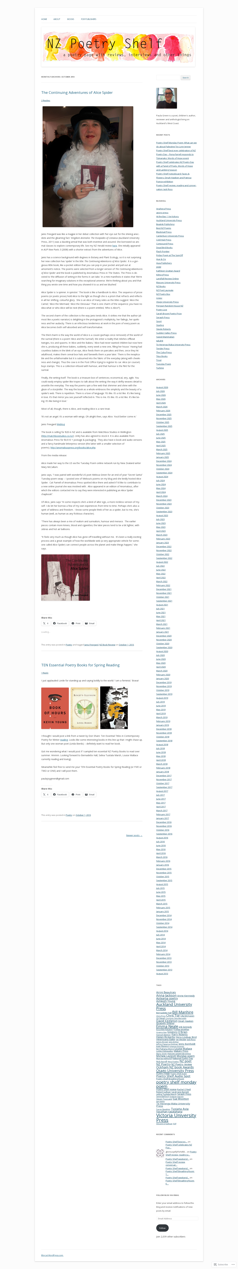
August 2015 (162, 884)
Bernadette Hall (164, 1012)
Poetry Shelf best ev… (176, 1141)
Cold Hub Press (163, 239)
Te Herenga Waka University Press (173, 344)
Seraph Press (163, 317)
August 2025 (162, 430)
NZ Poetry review (181, 1064)
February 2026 (163, 410)
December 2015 (163, 868)
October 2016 (162, 829)
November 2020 (164, 639)
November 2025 (164, 418)
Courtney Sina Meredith (175, 1018)
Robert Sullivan (163, 1091)
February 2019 (163, 721)
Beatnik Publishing (165, 224)
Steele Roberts (163, 329)
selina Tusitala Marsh (166, 1094)
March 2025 (161, 449)
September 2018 (164, 740)
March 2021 (161, 624)
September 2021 (164, 600)
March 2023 (161, 534)
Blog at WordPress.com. (52, 1255)
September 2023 (164, 511)
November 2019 (164, 686)
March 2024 (161, 496)
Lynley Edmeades (164, 1051)
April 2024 (161, 492)
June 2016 (161, 845)
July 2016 (160, 841)
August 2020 (162, 651)
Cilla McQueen (187, 1015)
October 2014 (162, 923)
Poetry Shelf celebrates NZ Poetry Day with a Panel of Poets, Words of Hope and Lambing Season (175, 166)
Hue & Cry (161, 259)
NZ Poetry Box (163, 294)
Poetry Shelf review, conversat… (175, 1164)
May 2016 (160, 849)
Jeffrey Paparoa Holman (167, 1044)
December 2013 (163, 958)
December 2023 (163, 499)
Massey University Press (168, 282)
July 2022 (160, 565)
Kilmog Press (162, 274)
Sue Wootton (181, 1099)
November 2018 (164, 732)
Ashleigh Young (165, 1001)
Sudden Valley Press (166, 332)
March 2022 (161, 581)
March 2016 (161, 857)
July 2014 (160, 934)
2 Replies (45, 100)
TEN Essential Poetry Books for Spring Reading (80, 664)
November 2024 (164, 464)
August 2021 (162, 604)
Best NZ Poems (163, 228)
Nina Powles (173, 1061)
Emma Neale (167, 1026)
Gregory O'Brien (177, 1032)
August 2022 (162, 562)
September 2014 (164, 927)
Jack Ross (191, 1039)
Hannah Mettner (163, 1034)
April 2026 (161, 402)
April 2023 (161, 531)
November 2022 (164, 550)
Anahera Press (163, 208)
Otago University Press (167, 301)
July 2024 (160, 480)
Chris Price (161, 1016)
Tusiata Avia (180, 1109)
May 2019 (160, 709)
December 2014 (163, 915)
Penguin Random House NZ (169, 305)
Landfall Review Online (167, 278)
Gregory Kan (161, 1032)
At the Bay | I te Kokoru (167, 216)
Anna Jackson (166, 995)
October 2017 (162, 783)
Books (70, 19)
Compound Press (164, 243)
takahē (159, 340)
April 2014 (161, 946)
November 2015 (164, 872)
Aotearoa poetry (167, 998)
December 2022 (163, 546)
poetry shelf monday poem (176, 1084)
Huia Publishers (164, 263)
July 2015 (160, 888)
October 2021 (162, 597)
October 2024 (162, 468)
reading (64, 739)
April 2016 (161, 853)
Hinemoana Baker (165, 1039)
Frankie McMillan (181, 1029)
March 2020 (161, 670)
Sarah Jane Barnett (180, 1092)
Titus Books (162, 356)
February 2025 (163, 453)
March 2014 (161, 950)
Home (44, 19)
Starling (160, 325)
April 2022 (161, 577)
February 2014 (163, 954)
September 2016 (164, 833)
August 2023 (162, 515)
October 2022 (162, 554)
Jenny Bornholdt (187, 1043)
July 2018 (160, 748)
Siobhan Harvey (176, 1096)
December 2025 (163, 414)
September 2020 (164, 647)
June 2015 (161, 892)
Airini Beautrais (166, 992)
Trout (158, 360)
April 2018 (161, 760)
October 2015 (162, 876)
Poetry (69, 644)
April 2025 (161, 445)
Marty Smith (161, 1053)
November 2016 (164, 826)
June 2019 (161, 705)
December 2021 (163, 589)
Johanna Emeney (176, 1046)
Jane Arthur (174, 1042)
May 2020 (160, 663)
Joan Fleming (162, 1046)
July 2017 (160, 795)
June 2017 (161, 798)
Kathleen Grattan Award (168, 270)
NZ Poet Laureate (164, 290)
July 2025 (160, 433)
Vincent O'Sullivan (164, 1123)
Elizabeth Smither (165, 1023)
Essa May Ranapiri (164, 1029)
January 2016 (162, 864)
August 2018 (162, 744)
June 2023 (161, 523)
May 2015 (160, 895)
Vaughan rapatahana (169, 1111)
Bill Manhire (182, 1012)
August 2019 (162, 697)
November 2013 (164, 961)
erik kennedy (185, 1026)
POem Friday (163, 1073)
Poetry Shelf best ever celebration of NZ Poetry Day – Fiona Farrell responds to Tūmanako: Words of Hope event (176, 154)
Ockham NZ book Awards (175, 1067)
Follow (162, 1228)
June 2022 (161, 569)
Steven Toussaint (164, 1099)
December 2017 (163, 775)
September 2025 (164, 426)
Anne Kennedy (186, 995)
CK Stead (160, 1018)
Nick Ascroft (161, 1061)
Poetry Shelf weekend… (177, 1159)
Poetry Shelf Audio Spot (173, 1076)
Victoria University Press (176, 1117)
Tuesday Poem (163, 364)
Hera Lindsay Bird (186, 1037)
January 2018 (162, 771)
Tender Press (163, 348)
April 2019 (161, 713)
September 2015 (164, 880)
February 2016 (163, 861)
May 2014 (160, 942)
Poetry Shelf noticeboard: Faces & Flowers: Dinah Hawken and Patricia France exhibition (173, 177)
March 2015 (161, 903)
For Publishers (88, 19)
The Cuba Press (164, 352)
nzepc (159, 298)
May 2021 (160, 616)
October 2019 (162, 690)
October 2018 (162, 736)
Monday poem (186, 1056)
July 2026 (160, 391)
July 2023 (160, 519)
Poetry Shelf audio (178, 1073)
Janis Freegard (91, 644)
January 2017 (162, 818)
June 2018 (161, 752)
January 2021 (162, 631)
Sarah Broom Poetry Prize (169, 313)
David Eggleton (166, 1021)
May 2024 (160, 488)
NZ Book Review (107, 644)
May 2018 (160, 756)
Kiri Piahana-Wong (165, 1048)
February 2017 (163, 814)
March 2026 (161, 406)
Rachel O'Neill (184, 1089)
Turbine (160, 367)
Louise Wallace (183, 1048)
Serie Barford (162, 1096)
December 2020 (163, 635)
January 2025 (162, 457)
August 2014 (162, 930)
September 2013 (164, 969)
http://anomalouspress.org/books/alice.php (73, 447)
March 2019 (161, 717)
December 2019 (163, 682)
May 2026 (160, 398)
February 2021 (163, 628)
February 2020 (163, 674)
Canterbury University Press (170, 235)
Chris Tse (173, 1015)
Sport (159, 321)
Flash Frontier (163, 251)
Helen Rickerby (165, 1037)
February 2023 (163, 538)
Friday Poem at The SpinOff (169, 255)
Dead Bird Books (164, 247)
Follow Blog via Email (167, 1195)
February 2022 (163, 585)
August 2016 (162, 837)
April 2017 (161, 806)
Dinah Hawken (185, 1021)
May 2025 (160, 441)
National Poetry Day (182, 1058)
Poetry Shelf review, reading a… (181, 1153)
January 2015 (162, 911)
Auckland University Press (169, 220)
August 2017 (162, 791)
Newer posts (134, 835)
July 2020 (160, 655)
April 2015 (161, 899)
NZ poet (186, 1061)
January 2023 (162, 542)
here (114, 245)
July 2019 (160, 701)
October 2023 (162, 507)
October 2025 (162, 422)
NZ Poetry (163, 1064)
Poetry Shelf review (166, 1089)
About (56, 19)
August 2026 (162, 387)
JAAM (158, 266)
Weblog (61, 424)
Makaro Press (181, 1051)
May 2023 (160, 527)
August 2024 (162, 476)
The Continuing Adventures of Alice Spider (77, 92)
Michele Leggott (166, 1056)
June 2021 (161, 612)
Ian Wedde (181, 1039)
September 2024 (164, 472)
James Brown (162, 1042)
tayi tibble (160, 1101)
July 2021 (160, 608)
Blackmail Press (164, 232)
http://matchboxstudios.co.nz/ (57, 435)
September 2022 (164, 558)
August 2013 (162, 973)
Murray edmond (164, 1058)
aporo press (162, 212)
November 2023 (164, 503)
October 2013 (162, 965)
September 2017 (164, 787)
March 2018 (161, 763)
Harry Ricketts (179, 1034)
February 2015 (163, 907)
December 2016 (163, 822)
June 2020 (161, 659)
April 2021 (161, 620)
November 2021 (164, 593)
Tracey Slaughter (163, 1109)
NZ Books (161, 286)
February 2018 (163, 767)
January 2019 (162, 725)
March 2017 (161, 810)
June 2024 (161, 484)
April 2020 (161, 666)
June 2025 (161, 437)
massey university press (179, 1053)
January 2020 (162, 678)
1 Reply (44, 672)
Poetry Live (161, 309)
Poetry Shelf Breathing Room (170, 1078)
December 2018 (163, 729)
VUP (174, 1124)
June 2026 (161, 395)
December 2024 (163, 461)
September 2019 (164, 694)
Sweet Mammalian (165, 336)
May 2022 (160, 573)
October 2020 (162, 643)
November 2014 (164, 919)
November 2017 (164, 779)
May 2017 (160, 802)
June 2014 (161, 938)
